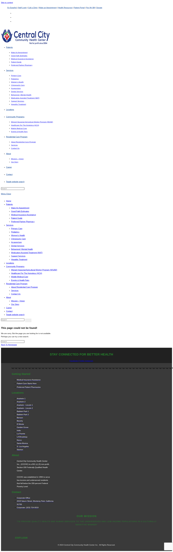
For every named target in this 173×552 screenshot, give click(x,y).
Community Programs (15, 266)
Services (9, 225)
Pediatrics (15, 232)
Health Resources (65, 8)
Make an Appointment (47, 8)
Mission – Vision (18, 301)
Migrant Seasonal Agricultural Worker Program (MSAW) (34, 270)
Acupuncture (16, 242)
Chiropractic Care (18, 239)
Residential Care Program (16, 284)
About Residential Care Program (24, 287)
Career (9, 308)
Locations (10, 263)
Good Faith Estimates (20, 211)
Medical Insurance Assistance (23, 215)
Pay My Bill (90, 8)
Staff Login (22, 8)
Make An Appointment (20, 208)
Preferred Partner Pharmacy (23, 221)
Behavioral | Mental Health (22, 249)
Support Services (18, 256)
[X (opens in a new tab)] (13, 13)
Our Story (15, 304)
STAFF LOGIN (21, 538)
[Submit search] (28, 320)
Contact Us (16, 294)
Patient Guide (16, 218)
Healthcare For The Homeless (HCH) (26, 273)
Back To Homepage (9, 345)
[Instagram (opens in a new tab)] (13, 21)
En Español (12, 8)
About (8, 297)
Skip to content (7, 3)
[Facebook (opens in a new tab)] (13, 17)
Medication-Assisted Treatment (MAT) (27, 253)
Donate (99, 8)
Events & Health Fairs (20, 280)
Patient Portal (79, 8)
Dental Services (17, 246)
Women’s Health (18, 235)
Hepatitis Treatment (19, 259)
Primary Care (16, 228)
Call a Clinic (32, 8)
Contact (9, 311)
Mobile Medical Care (19, 277)
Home (8, 201)
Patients (9, 204)
